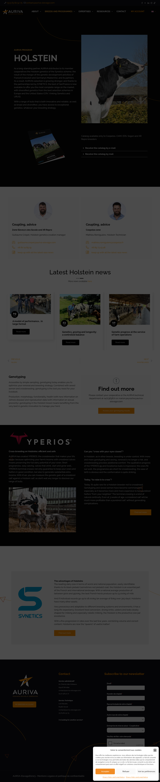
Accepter (105, 771)
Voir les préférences (146, 771)
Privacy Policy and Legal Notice (114, 777)
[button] (155, 750)
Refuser (125, 771)
